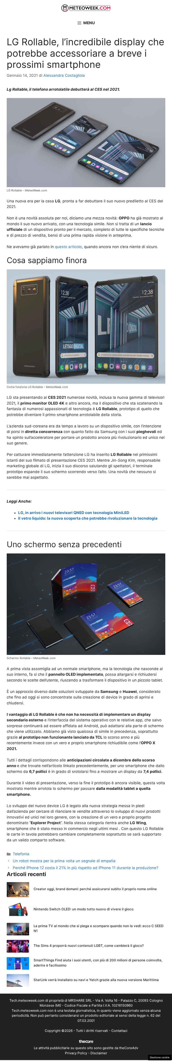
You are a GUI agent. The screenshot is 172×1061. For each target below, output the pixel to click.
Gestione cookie (160, 1057)
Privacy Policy (76, 1053)
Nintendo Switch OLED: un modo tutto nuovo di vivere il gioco (83, 909)
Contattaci (119, 1031)
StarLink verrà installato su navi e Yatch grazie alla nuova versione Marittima (96, 980)
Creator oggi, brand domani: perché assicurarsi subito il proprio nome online (95, 889)
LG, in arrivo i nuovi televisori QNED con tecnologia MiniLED (73, 512)
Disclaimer (98, 1053)
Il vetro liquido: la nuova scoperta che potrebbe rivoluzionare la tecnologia (87, 518)
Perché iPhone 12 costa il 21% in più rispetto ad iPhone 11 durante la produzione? (85, 868)
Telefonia (21, 854)
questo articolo (68, 246)
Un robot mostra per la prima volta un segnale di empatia (64, 861)
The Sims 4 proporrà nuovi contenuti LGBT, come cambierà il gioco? (89, 945)
